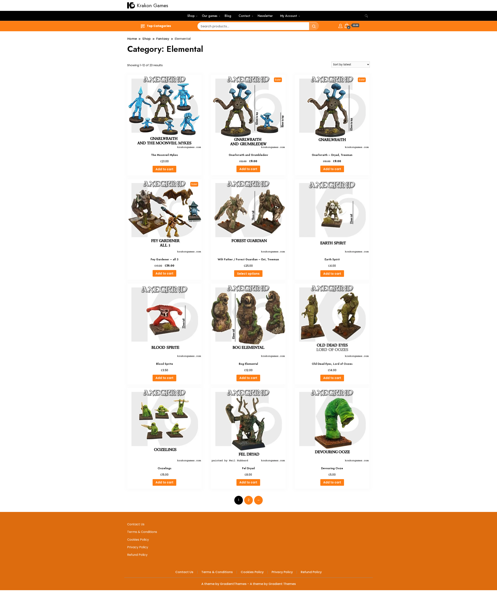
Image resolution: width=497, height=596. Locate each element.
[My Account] (340, 25)
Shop (191, 16)
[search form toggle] (366, 16)
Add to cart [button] (164, 169)
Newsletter (265, 16)
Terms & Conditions (142, 532)
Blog (228, 16)
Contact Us (135, 524)
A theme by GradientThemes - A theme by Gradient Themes (248, 584)
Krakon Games (152, 5)
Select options (248, 274)
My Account (288, 16)
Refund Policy (137, 555)
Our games (209, 16)
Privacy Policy (137, 547)
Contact (244, 16)
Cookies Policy (138, 539)
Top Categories (159, 26)
